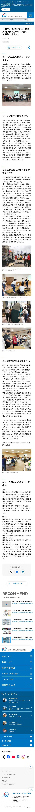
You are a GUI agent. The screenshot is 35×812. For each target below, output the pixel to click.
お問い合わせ (6, 745)
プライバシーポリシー (8, 774)
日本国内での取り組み (10, 673)
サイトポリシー (6, 771)
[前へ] (29, 20)
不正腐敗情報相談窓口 (8, 784)
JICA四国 (27, 23)
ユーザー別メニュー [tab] (12, 694)
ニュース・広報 (8, 679)
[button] (14, 47)
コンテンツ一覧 (7, 736)
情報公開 (4, 781)
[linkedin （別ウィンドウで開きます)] (18, 756)
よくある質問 (6, 741)
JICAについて (7, 656)
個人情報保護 (6, 778)
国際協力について (8, 685)
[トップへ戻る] (30, 766)
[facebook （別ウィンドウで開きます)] (8, 757)
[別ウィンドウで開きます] (11, 572)
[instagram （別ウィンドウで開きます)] (23, 757)
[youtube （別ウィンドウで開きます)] (13, 757)
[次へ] (32, 20)
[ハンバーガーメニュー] (30, 14)
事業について (7, 662)
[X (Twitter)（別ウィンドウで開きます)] (3, 757)
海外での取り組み (8, 668)
